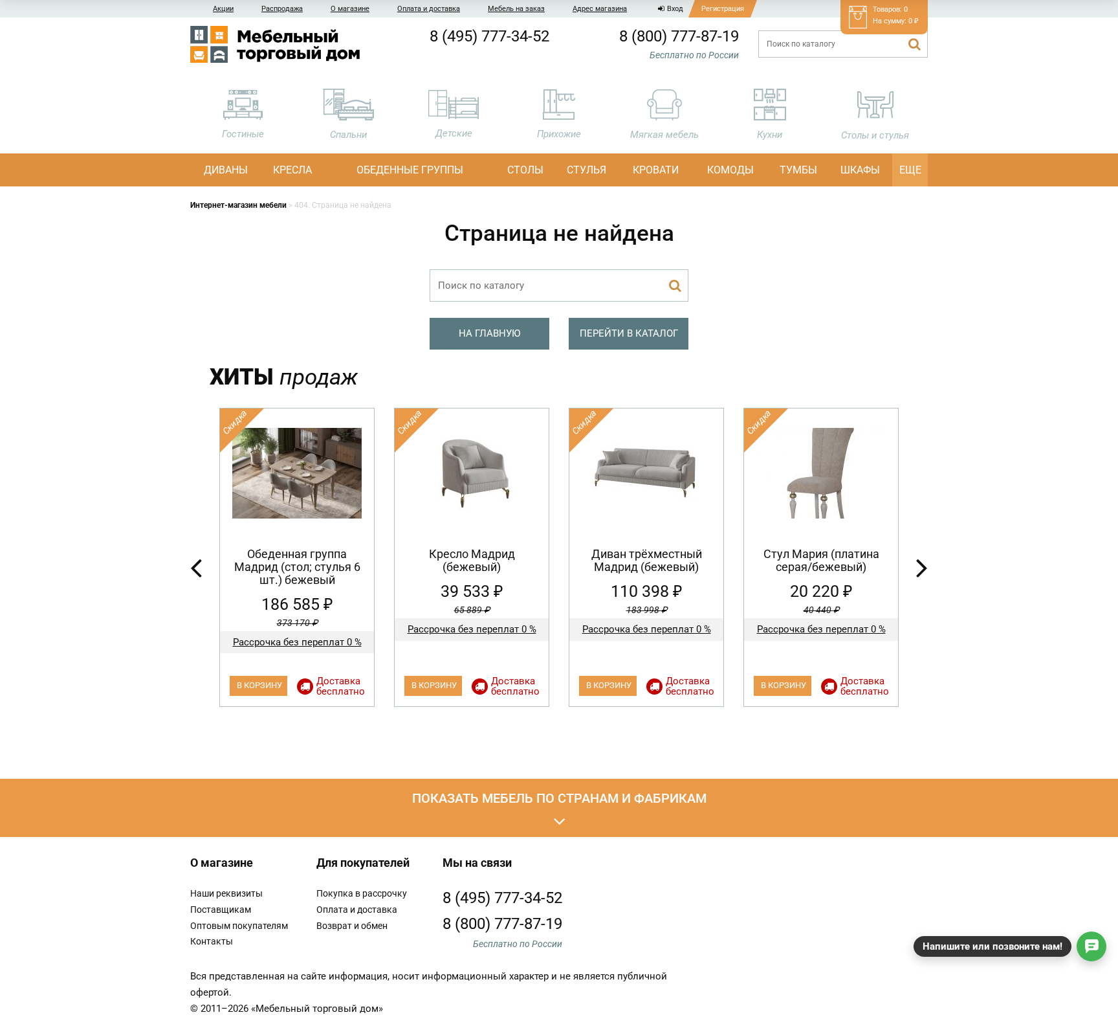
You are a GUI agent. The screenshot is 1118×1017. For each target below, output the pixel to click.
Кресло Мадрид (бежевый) (472, 560)
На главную (489, 333)
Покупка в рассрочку (361, 893)
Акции (223, 9)
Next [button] (922, 567)
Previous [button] (196, 567)
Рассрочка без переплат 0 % (297, 642)
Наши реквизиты (226, 893)
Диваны (226, 170)
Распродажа (282, 9)
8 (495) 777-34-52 (489, 36)
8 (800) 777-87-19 (679, 36)
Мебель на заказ (516, 9)
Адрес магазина (600, 9)
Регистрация (722, 9)
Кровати (656, 170)
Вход (675, 9)
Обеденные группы (409, 170)
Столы (525, 170)
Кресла (292, 170)
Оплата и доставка (428, 9)
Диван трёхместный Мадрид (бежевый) (646, 560)
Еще (910, 170)
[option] (297, 557)
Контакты (211, 941)
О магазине (350, 9)
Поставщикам (220, 909)
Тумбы (798, 170)
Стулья (586, 170)
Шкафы (860, 170)
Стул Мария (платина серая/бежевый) (821, 560)
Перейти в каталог (629, 333)
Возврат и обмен (352, 926)
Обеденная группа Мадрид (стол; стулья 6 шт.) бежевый (297, 567)
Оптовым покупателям (239, 926)
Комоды (730, 170)
